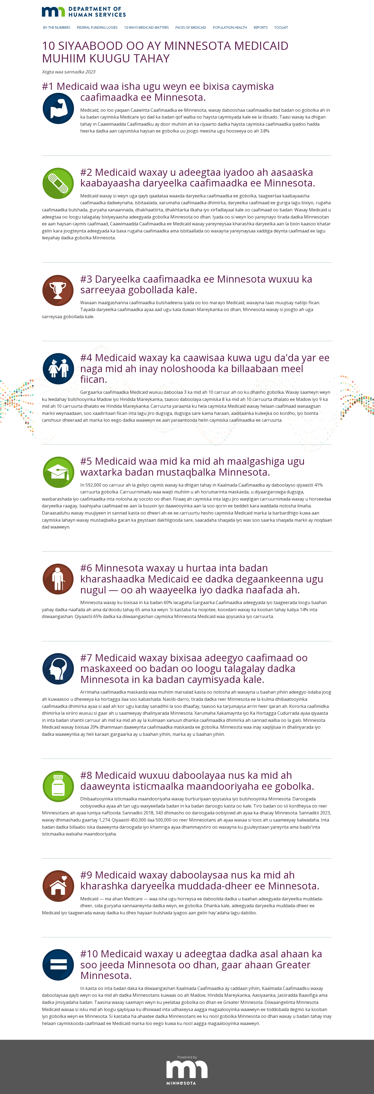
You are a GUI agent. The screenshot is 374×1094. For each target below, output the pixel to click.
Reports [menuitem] (260, 27)
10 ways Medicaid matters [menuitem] (146, 27)
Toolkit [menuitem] (281, 27)
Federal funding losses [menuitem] (97, 27)
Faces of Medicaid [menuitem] (191, 27)
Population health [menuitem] (230, 27)
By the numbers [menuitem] (56, 27)
